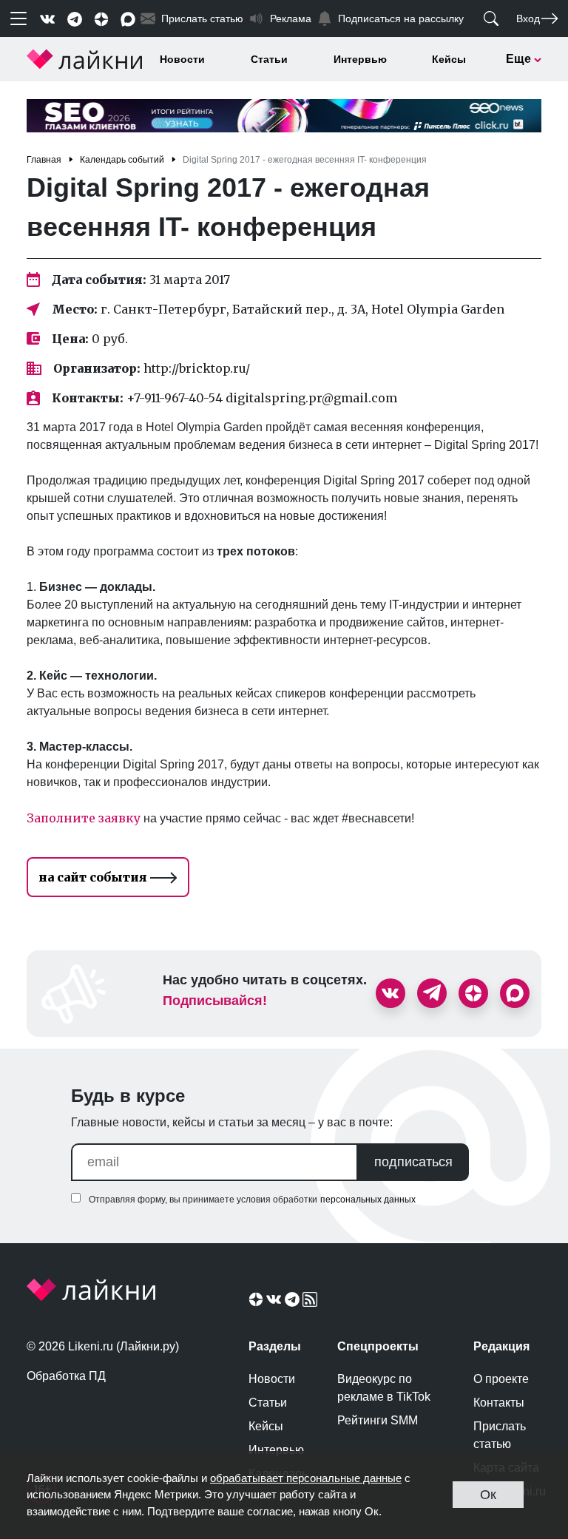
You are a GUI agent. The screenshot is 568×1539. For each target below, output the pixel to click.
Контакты (498, 1402)
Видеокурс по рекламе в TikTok (383, 1388)
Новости (182, 59)
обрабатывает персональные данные (306, 1478)
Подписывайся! (215, 1000)
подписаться (413, 1161)
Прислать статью (499, 1435)
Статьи (269, 59)
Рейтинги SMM (377, 1420)
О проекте (501, 1379)
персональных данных (368, 1199)
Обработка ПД (66, 1376)
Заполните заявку (84, 818)
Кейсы (449, 59)
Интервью (360, 59)
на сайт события (94, 877)
